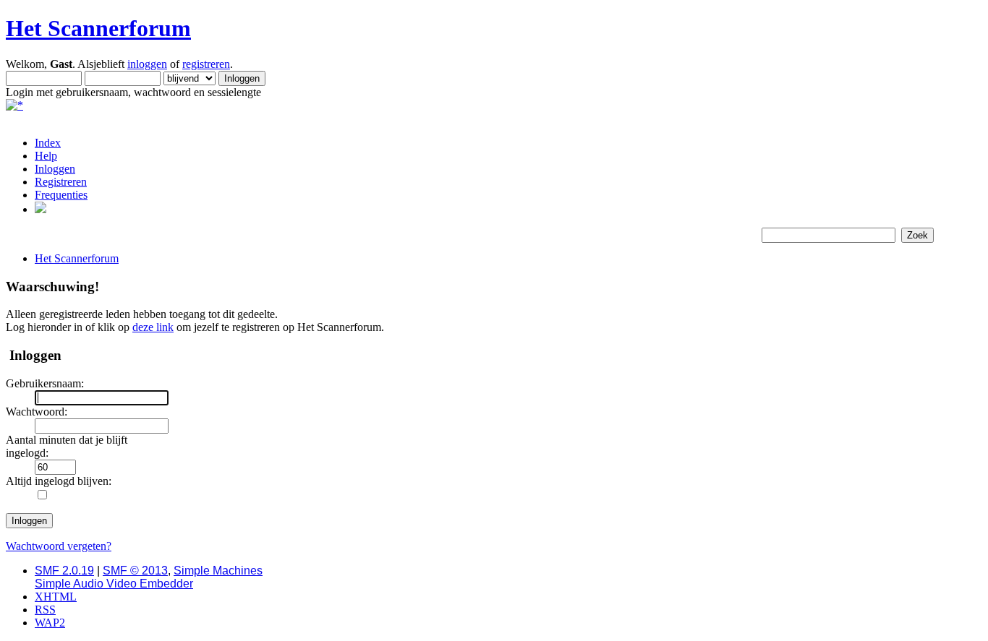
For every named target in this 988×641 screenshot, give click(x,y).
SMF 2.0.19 (64, 570)
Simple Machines (218, 570)
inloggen (147, 64)
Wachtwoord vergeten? (58, 546)
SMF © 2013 (135, 570)
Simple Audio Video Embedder (114, 583)
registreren (206, 64)
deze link (153, 327)
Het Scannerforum (98, 28)
